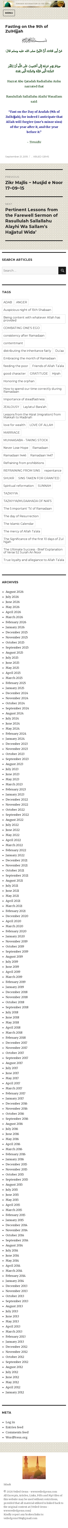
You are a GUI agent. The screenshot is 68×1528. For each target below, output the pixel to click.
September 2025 (17, 647)
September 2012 (17, 1362)
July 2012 (12, 1372)
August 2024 (15, 713)
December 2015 (16, 1164)
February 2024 (16, 733)
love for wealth (14, 425)
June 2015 (12, 1194)
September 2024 (17, 708)
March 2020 (14, 926)
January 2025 (15, 688)
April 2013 (13, 1326)
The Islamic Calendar (18, 523)
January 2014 (15, 1281)
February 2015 (15, 1215)
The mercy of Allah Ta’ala (21, 531)
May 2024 (13, 728)
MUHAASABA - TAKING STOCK (25, 440)
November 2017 (16, 1048)
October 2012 (15, 1357)
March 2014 (14, 1270)
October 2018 (15, 1002)
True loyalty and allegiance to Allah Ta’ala (33, 560)
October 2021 (15, 870)
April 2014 (13, 1265)
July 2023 (12, 769)
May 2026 (13, 607)
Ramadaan (40, 447)
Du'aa (59, 351)
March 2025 (14, 678)
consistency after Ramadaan (23, 335)
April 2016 (13, 1144)
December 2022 (17, 799)
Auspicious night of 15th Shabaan (27, 310)
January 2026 (15, 627)
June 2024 (13, 723)
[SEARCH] (62, 270)
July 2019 (12, 961)
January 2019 (15, 987)
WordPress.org (16, 1437)
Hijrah (56, 373)
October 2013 (15, 1296)
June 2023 (12, 774)
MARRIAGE (11, 432)
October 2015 (15, 1174)
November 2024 (17, 698)
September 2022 (17, 814)
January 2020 (15, 936)
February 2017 (15, 1093)
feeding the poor (15, 366)
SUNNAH (44, 485)
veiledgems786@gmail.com (20, 1518)
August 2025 (14, 652)
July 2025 (12, 657)
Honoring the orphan (18, 381)
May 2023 (12, 779)
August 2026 (15, 592)
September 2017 (17, 1058)
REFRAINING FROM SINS (21, 470)
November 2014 (17, 1230)
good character (14, 373)
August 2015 (14, 1184)
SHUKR (8, 478)
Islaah (7, 1484)
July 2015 (12, 1189)
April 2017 (13, 1083)
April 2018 (13, 1027)
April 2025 (13, 673)
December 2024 (17, 693)
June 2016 (12, 1134)
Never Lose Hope (15, 447)
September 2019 (17, 951)
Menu (9, 12)
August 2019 (14, 956)
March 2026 (14, 617)
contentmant (13, 343)
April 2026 (13, 612)
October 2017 (15, 1053)
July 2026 (12, 597)
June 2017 (12, 1073)
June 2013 (12, 1316)
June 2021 (12, 890)
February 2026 (16, 622)
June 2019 (12, 966)
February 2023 (16, 789)
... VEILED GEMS (40, 156)
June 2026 (13, 602)
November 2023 (17, 749)
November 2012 (17, 1352)
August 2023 (14, 764)
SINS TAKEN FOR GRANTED (38, 478)
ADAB (7, 302)
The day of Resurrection (21, 516)
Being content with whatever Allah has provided (31, 319)
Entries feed (14, 1427)
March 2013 (14, 1331)
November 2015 (16, 1169)
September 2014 (17, 1240)
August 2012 (14, 1367)
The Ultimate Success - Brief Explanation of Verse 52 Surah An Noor (33, 551)
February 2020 (16, 931)
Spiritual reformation (18, 485)
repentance (52, 470)
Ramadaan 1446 (14, 455)
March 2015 (14, 1210)
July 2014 (12, 1250)
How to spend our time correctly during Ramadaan (32, 390)
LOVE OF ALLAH (41, 425)
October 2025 (15, 642)
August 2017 (14, 1063)
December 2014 (16, 1225)
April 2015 (13, 1205)
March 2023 (14, 784)
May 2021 (12, 896)
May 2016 (12, 1139)
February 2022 (16, 850)
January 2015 (15, 1220)
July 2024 (12, 718)
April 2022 (13, 840)
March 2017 (14, 1088)
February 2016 (16, 1154)
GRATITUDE (39, 373)
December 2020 (17, 916)
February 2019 (16, 982)
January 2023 (15, 794)
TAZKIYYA (10, 493)
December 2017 (16, 1042)
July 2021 (12, 885)
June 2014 (12, 1255)
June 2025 (12, 662)
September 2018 (17, 1007)
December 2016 (16, 1103)
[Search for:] (30, 270)
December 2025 (17, 632)
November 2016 (17, 1108)
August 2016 (14, 1124)
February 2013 (16, 1336)
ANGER (21, 302)
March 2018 (14, 1032)
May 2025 (12, 668)
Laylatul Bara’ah (34, 407)
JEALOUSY (11, 407)
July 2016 (12, 1129)
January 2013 (15, 1341)
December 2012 (16, 1346)
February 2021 (16, 911)
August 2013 (14, 1306)
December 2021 (16, 860)
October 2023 (15, 754)
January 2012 (15, 1392)
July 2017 (12, 1068)
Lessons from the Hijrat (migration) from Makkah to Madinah (32, 416)
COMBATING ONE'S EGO (21, 328)
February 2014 (16, 1276)
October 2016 (15, 1113)
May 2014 (12, 1260)
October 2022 (15, 809)
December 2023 (17, 744)
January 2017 (15, 1098)
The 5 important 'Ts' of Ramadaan (27, 508)
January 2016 (15, 1159)
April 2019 (13, 972)
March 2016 (14, 1149)
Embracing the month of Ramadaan (29, 358)
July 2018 (12, 1012)
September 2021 (17, 875)
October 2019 (15, 946)
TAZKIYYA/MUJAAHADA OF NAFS (27, 501)
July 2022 (12, 825)
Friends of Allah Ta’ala (48, 366)
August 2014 (14, 1245)
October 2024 (15, 703)
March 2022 (14, 845)
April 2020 (13, 921)
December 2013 (16, 1286)
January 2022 (15, 855)
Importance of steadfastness (24, 399)
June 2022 (13, 830)
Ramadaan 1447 (41, 455)
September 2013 (17, 1301)
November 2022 (17, 804)
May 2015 (12, 1200)
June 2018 (12, 1017)
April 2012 (13, 1387)
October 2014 (15, 1235)
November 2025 (17, 637)
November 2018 (17, 997)
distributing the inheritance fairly (27, 351)
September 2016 (17, 1118)
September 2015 (17, 1179)
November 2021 (17, 865)
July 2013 (12, 1311)
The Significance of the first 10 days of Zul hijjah (33, 540)
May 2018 (12, 1022)
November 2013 (17, 1291)
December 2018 (17, 992)
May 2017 (12, 1078)
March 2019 (14, 977)
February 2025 (16, 683)
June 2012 (12, 1377)
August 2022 (14, 820)
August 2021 (14, 880)
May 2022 (12, 835)
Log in (10, 1422)
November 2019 (17, 941)
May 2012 (12, 1382)
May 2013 (12, 1321)
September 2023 (17, 759)
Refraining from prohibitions (23, 463)
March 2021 (14, 906)
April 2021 (13, 901)
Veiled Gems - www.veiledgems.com (35, 1491)
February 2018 (16, 1037)
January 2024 (15, 738)
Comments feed (17, 1432)
